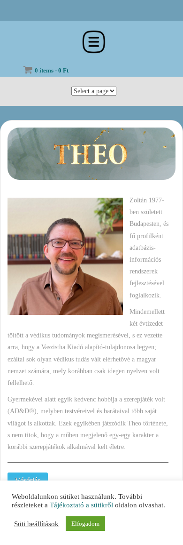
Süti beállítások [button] (36, 524)
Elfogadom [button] (85, 523)
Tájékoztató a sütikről (81, 505)
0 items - (52, 70)
